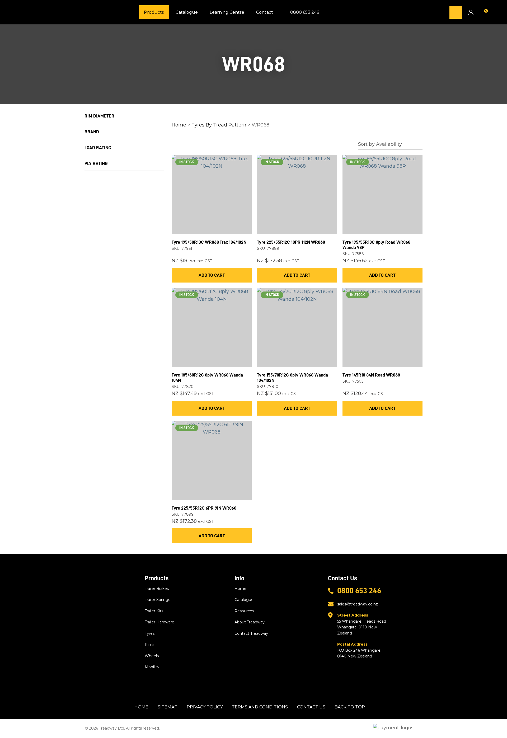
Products (154, 12)
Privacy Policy (205, 706)
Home (179, 125)
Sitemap (167, 706)
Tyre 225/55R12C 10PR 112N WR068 (291, 242)
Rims (149, 644)
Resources (244, 611)
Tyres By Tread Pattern (218, 125)
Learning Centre (227, 12)
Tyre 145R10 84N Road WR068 (371, 375)
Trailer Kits (154, 611)
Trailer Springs (157, 599)
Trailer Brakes (157, 588)
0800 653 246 (304, 12)
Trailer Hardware (159, 622)
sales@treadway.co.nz (357, 604)
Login (470, 12)
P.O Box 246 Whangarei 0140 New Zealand (359, 650)
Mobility (152, 667)
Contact (264, 12)
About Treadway (249, 622)
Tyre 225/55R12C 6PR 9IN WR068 (204, 508)
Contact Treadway (251, 633)
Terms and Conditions (260, 706)
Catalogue (187, 12)
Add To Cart (212, 275)
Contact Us (311, 706)
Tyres (149, 633)
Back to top (350, 706)
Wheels (152, 656)
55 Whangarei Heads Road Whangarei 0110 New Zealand (361, 624)
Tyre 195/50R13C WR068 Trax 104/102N (209, 242)
